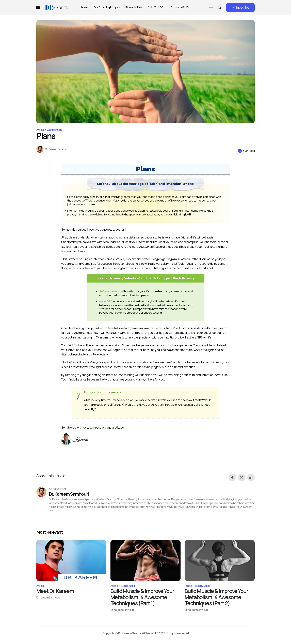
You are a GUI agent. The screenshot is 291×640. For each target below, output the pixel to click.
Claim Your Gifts (156, 7)
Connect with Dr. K (181, 7)
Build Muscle (128, 585)
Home (84, 7)
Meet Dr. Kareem (55, 591)
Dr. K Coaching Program (107, 7)
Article (40, 129)
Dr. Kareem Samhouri (56, 149)
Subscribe (242, 7)
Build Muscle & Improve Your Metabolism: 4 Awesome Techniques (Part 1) (142, 597)
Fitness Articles (133, 7)
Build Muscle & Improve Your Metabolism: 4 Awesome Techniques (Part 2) (216, 597)
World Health (54, 129)
